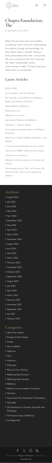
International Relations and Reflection (21, 120)
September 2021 (14, 309)
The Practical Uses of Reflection (21, 415)
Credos (10, 341)
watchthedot (12, 30)
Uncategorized (13, 420)
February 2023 (13, 262)
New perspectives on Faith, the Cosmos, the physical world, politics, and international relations (24, 172)
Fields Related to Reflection (17, 106)
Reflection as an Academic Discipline (23, 388)
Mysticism (11, 360)
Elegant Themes (26, 455)
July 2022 (11, 285)
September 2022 (14, 276)
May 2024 (11, 253)
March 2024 (12, 257)
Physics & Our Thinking (17, 369)
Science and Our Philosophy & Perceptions (26, 397)
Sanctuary (11, 393)
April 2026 (12, 215)
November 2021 (14, 304)
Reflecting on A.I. (13, 110)
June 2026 (11, 206)
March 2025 (12, 234)
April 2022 (12, 290)
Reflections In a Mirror (15, 115)
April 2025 (12, 229)
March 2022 (12, 295)
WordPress (26, 459)
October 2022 (13, 271)
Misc (9, 355)
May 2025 (11, 225)
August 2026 (13, 197)
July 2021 (11, 313)
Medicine (11, 351)
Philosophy (12, 365)
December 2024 (14, 239)
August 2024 (13, 243)
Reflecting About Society (18, 379)
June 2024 (11, 248)
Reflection (11, 383)
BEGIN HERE (11, 88)
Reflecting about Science (18, 374)
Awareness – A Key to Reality (18, 124)
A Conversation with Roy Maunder (20, 93)
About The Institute (15, 332)
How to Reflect (13, 346)
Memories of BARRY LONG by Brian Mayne (24, 150)
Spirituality (11, 402)
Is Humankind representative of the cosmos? (24, 146)
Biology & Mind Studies (17, 337)
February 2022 (13, 299)
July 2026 (11, 201)
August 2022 (13, 281)
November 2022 (14, 267)
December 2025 (14, 220)
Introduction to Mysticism (16, 155)
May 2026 (11, 211)
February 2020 (13, 318)
